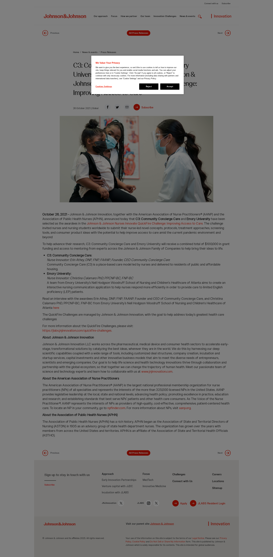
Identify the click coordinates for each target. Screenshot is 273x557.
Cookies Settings (104, 86)
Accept (170, 86)
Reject (149, 86)
